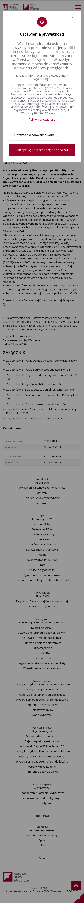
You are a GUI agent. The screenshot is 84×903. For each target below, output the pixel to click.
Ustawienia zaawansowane (34, 135)
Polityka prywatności (42, 119)
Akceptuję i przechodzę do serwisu (42, 150)
